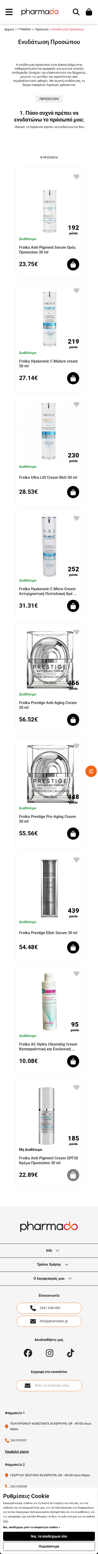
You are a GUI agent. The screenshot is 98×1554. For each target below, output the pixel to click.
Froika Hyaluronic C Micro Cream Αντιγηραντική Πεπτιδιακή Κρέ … (48, 591)
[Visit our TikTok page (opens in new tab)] (70, 1353)
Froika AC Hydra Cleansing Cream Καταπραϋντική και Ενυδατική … (48, 1046)
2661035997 (18, 1440)
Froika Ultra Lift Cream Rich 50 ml (48, 477)
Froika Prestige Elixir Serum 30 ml (48, 933)
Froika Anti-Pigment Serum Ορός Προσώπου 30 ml (47, 249)
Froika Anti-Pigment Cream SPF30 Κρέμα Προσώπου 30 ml (48, 1160)
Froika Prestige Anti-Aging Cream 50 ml (48, 705)
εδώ (5, 1521)
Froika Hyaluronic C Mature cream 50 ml (48, 363)
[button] (9, 12)
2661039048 (18, 1486)
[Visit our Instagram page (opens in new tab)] (49, 1353)
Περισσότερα (49, 1546)
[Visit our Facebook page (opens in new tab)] (28, 1353)
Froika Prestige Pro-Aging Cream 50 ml (47, 818)
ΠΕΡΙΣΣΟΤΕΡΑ (49, 99)
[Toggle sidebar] (91, 771)
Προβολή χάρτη (17, 1452)
